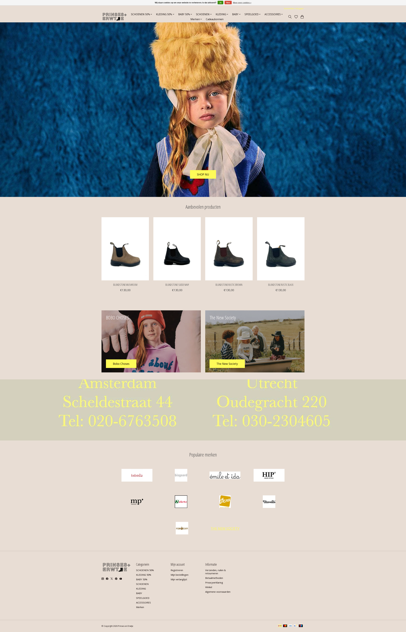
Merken (140, 607)
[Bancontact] (296, 626)
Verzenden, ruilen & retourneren (215, 572)
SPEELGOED (142, 597)
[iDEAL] (280, 626)
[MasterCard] (285, 626)
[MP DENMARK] (137, 502)
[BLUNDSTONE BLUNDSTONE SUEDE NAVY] (177, 248)
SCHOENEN (142, 584)
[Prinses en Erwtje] (115, 16)
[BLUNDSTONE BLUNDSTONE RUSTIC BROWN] (229, 248)
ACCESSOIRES (143, 602)
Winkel (208, 587)
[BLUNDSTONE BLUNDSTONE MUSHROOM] (125, 248)
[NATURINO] (181, 502)
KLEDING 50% (143, 574)
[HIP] (269, 476)
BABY (139, 593)
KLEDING (141, 588)
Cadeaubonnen (214, 19)
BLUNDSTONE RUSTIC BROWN (229, 285)
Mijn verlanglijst (179, 579)
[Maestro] (301, 626)
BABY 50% (141, 579)
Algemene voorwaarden (217, 591)
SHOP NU (203, 174)
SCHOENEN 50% (145, 570)
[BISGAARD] (181, 476)
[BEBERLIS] (137, 476)
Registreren (177, 570)
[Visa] (290, 626)
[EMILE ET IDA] (225, 476)
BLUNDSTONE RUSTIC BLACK (280, 285)
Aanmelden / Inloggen (294, 8)
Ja (220, 3)
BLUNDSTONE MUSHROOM (125, 285)
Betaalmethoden (214, 577)
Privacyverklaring (214, 582)
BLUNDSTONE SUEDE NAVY (177, 285)
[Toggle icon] (290, 17)
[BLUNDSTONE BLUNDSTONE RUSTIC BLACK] (280, 248)
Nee (228, 3)
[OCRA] (225, 502)
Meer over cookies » (242, 3)
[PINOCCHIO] (269, 502)
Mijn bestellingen (179, 574)
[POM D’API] (182, 528)
